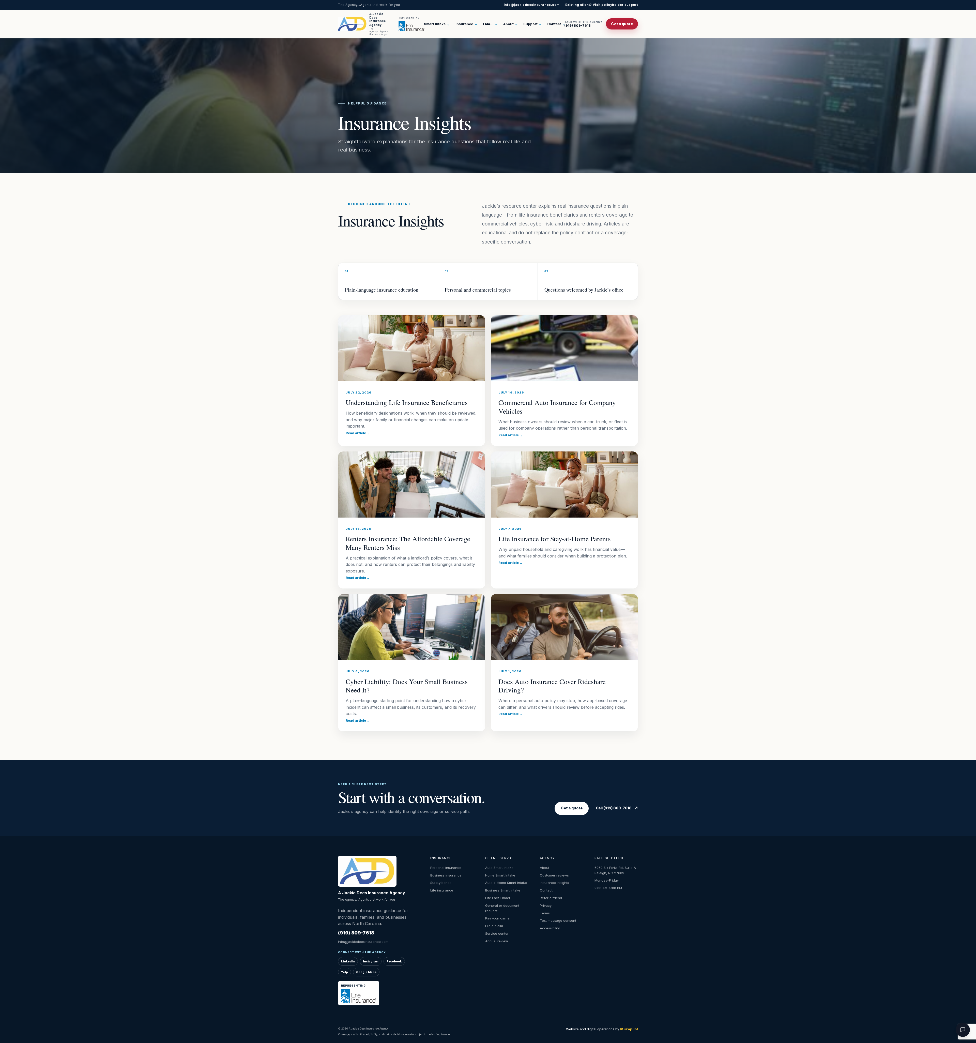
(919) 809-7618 (583, 24)
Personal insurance (445, 868)
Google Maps (366, 972)
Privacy (546, 905)
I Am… (490, 24)
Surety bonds (440, 883)
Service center (497, 933)
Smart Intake (437, 24)
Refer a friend (551, 898)
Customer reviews (554, 875)
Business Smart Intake (502, 890)
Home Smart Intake (500, 875)
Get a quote (622, 24)
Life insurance (441, 890)
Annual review (496, 941)
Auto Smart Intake (499, 868)
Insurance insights (554, 883)
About (510, 24)
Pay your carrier (498, 918)
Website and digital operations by (602, 1029)
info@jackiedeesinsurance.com (532, 5)
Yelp (344, 972)
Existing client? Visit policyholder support (601, 5)
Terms (545, 913)
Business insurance (446, 875)
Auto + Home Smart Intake (506, 883)
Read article (358, 433)
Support (532, 24)
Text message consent (558, 920)
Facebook (394, 961)
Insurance (466, 24)
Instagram (370, 961)
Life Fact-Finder (497, 898)
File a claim (494, 926)
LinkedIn (348, 961)
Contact (556, 24)
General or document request (502, 908)
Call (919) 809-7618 (617, 808)
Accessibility (550, 928)
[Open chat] (963, 1030)
